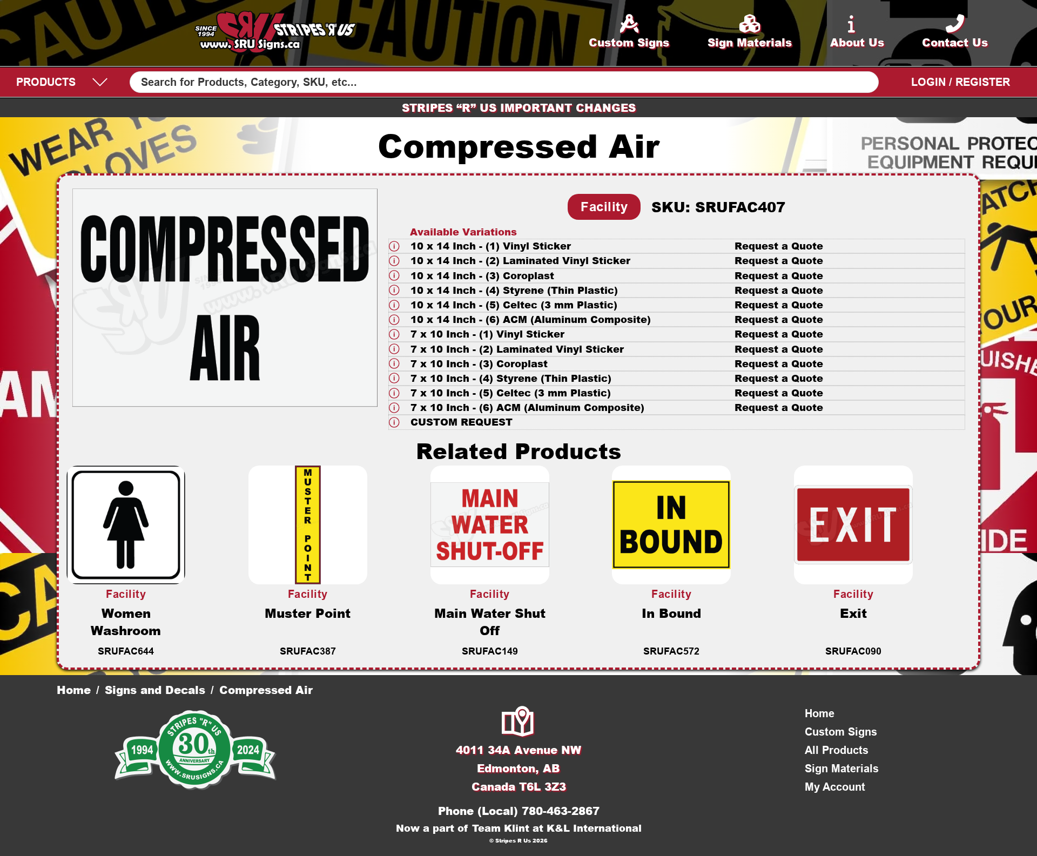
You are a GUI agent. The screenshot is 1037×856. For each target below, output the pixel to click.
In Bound (671, 613)
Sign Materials (842, 768)
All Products (836, 750)
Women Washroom (126, 621)
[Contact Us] (518, 722)
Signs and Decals (155, 689)
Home (74, 689)
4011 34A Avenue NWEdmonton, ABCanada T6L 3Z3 (518, 768)
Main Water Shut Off (490, 621)
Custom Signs (841, 732)
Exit (853, 613)
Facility (604, 206)
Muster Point (308, 613)
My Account (835, 787)
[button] (677, 246)
